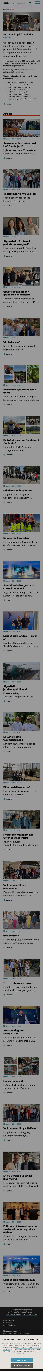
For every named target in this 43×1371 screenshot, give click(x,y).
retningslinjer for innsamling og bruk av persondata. (22, 1348)
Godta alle (21, 1360)
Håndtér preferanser (21, 1365)
